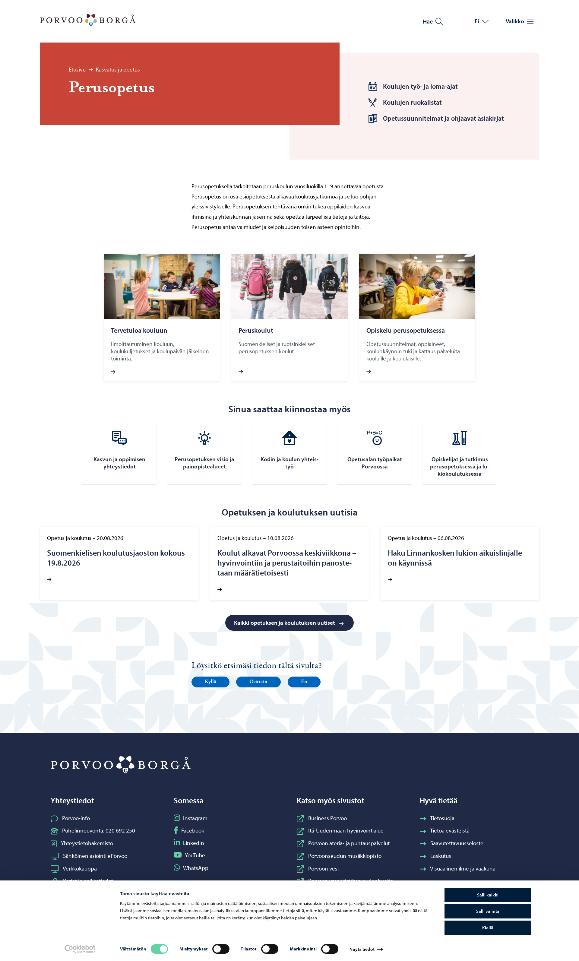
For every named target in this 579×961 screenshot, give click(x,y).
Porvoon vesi (323, 868)
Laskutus (440, 855)
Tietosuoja (442, 818)
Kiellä (487, 928)
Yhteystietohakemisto (87, 843)
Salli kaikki (487, 895)
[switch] (220, 949)
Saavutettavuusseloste (456, 843)
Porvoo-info (76, 818)
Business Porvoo (327, 818)
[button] (210, 682)
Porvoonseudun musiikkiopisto (344, 855)
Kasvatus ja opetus (118, 69)
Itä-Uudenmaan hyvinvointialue (346, 830)
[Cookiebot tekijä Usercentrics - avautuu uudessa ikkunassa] (80, 949)
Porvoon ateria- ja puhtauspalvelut (349, 843)
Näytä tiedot (362, 949)
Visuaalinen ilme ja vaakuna (462, 868)
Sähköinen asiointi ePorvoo (95, 855)
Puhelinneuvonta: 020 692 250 (98, 830)
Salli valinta (487, 911)
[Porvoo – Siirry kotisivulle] (88, 20)
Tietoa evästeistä (450, 830)
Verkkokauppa (80, 868)
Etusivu (77, 69)
